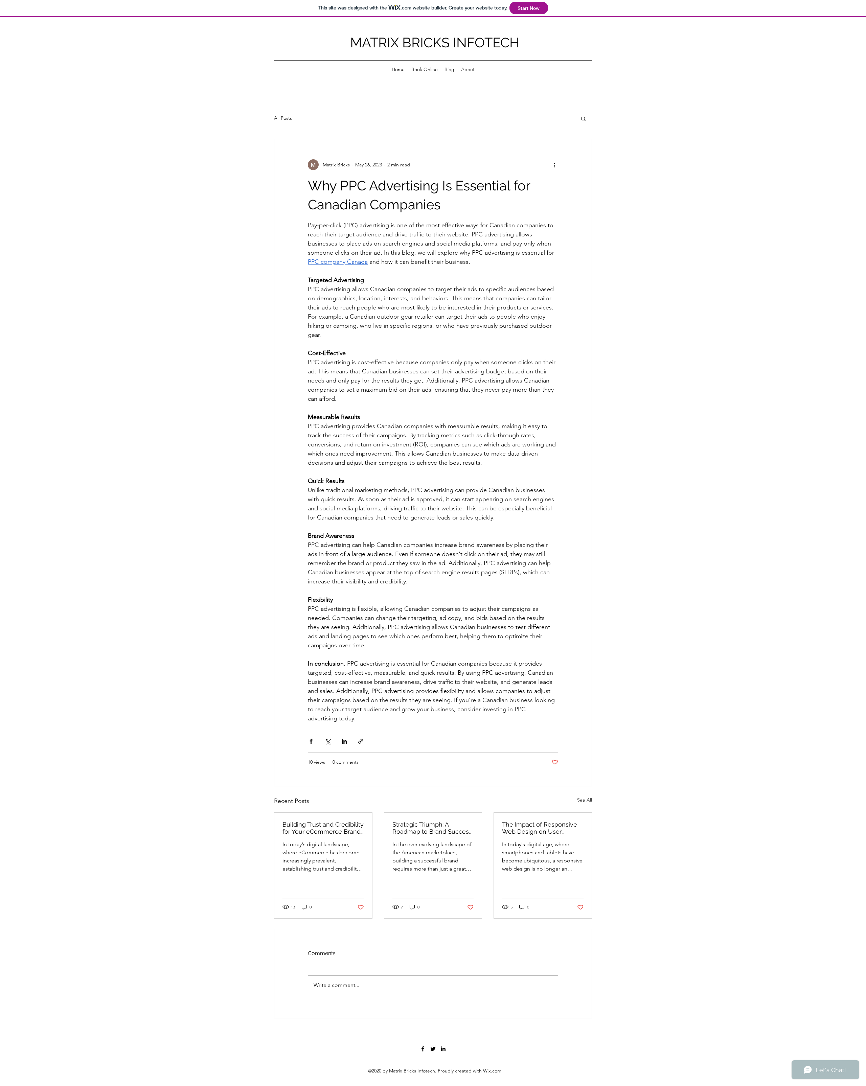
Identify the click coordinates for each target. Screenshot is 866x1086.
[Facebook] (422, 1048)
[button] (583, 118)
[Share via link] (361, 741)
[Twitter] (433, 1048)
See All (584, 800)
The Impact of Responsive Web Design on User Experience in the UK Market (539, 828)
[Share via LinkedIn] (344, 741)
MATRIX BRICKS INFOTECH (435, 42)
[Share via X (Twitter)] (327, 741)
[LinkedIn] (443, 1048)
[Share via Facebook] (311, 741)
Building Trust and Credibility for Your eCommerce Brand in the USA (323, 828)
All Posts (283, 118)
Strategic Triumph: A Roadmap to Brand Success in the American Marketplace (432, 828)
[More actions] (554, 165)
